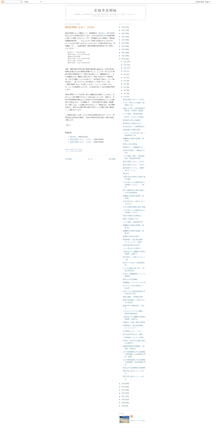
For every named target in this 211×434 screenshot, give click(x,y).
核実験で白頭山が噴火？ (131, 236)
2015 (123, 384)
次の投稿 (68, 159)
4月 (124, 87)
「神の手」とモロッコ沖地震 (133, 117)
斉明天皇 (103, 35)
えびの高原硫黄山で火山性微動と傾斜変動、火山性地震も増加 (134, 362)
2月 (124, 93)
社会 (76, 151)
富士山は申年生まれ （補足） (133, 334)
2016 (123, 59)
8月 (124, 74)
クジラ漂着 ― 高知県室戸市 (133, 222)
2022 (123, 40)
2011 (123, 396)
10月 (125, 68)
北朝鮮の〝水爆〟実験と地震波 (134, 322)
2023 (123, 37)
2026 (123, 27)
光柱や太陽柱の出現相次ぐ (132, 216)
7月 (124, 77)
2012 (123, 393)
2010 (123, 399)
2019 (123, 49)
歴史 (80, 151)
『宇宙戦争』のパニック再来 (133, 337)
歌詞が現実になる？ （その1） (81, 139)
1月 (124, 97)
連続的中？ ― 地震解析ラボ (133, 147)
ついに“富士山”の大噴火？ (132, 248)
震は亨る (102, 33)
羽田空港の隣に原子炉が (131, 245)
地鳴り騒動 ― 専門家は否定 (133, 297)
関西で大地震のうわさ (131, 219)
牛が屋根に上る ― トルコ (132, 331)
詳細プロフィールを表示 (138, 420)
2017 (123, 56)
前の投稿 (112, 159)
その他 (72, 151)
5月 (124, 84)
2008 (123, 406)
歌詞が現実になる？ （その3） (134, 99)
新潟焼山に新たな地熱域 (131, 120)
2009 (123, 403)
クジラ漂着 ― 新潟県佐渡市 (133, 114)
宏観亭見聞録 (105, 10)
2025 (123, 30)
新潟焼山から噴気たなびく (132, 123)
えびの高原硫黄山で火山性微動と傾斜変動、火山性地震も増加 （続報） (134, 354)
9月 (124, 71)
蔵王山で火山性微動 (130, 279)
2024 (123, 33)
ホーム (90, 159)
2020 (123, 46)
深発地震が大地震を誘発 (131, 130)
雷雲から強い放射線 (130, 144)
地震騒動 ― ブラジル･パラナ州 (134, 282)
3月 (124, 90)
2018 (123, 53)
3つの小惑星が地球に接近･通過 (134, 207)
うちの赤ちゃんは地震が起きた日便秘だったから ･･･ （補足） (134, 184)
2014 (123, 387)
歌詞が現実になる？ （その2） (81, 142)
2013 (123, 390)
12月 (125, 62)
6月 (124, 81)
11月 (125, 65)
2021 (123, 43)
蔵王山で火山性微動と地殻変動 (134, 368)
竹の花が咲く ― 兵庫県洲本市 (133, 126)
